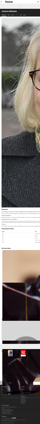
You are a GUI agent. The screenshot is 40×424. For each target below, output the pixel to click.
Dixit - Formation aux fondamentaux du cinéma (8, 420)
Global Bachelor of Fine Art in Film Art (15, 419)
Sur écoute (22, 393)
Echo (21, 391)
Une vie (3, 389)
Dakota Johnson (23, 399)
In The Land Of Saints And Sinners (7, 391)
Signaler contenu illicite (10, 422)
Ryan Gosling (23, 398)
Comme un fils (4, 393)
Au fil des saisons (4, 392)
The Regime (23, 389)
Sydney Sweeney (23, 400)
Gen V (22, 390)
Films (21, 14)
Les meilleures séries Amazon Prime (7, 410)
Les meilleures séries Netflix (6, 409)
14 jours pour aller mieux (6, 394)
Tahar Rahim (23, 403)
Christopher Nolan (24, 397)
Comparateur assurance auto (6, 419)
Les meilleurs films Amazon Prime (7, 413)
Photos (12, 14)
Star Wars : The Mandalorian (25, 392)
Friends (22, 388)
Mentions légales (4, 422)
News (9, 14)
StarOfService (23, 419)
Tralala (36, 237)
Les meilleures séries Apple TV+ (7, 411)
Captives (36, 235)
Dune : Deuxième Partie (5, 388)
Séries (24, 14)
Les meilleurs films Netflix (6, 412)
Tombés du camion (5, 390)
